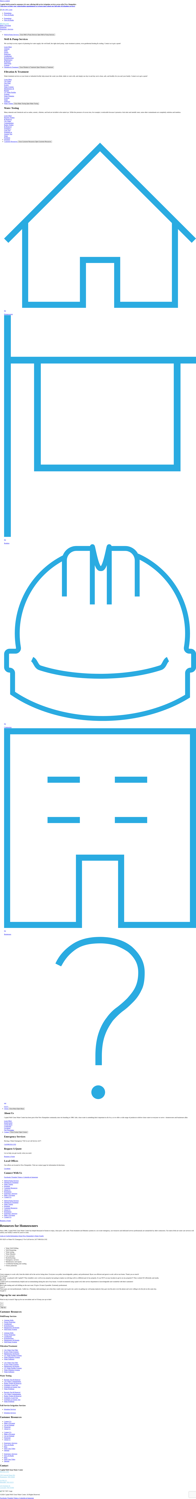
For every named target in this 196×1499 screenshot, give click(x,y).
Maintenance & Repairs (11, 1327)
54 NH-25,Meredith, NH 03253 (7, 1481)
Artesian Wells (8, 1320)
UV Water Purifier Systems (13, 1355)
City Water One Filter (11, 1350)
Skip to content (5, 1)
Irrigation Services (10, 1409)
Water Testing (8, 1184)
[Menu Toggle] (1, 31)
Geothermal (8, 1324)
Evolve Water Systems (11, 1352)
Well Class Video (9, 1448)
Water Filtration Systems (12, 1357)
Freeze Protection (9, 1322)
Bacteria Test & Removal (12, 1380)
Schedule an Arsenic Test (12, 1387)
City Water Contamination (12, 1381)
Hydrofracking (9, 1326)
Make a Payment (9, 1195)
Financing (7, 1427)
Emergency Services (10, 1193)
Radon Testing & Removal (12, 1383)
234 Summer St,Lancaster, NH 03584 (7, 1487)
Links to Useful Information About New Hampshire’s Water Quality (22, 1236)
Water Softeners (9, 1359)
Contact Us (7, 1197)
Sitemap (6, 1450)
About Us (7, 1190)
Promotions (7, 13)
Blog (5, 1447)
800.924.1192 (4, 24)
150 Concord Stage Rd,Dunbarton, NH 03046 (7, 1476)
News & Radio (9, 15)
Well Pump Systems (10, 1329)
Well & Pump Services (11, 1181)
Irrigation (7, 1186)
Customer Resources (10, 1188)
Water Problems (9, 1389)
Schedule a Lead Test (11, 1385)
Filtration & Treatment (11, 1182)
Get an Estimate (9, 1425)
